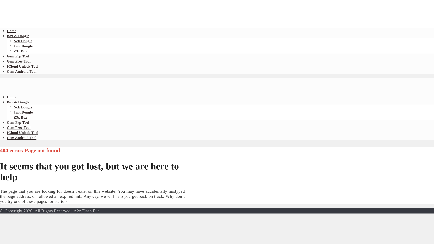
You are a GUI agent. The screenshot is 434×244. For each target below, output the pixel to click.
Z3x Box (20, 51)
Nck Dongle (23, 41)
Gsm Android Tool (21, 71)
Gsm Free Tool (19, 61)
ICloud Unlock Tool (22, 66)
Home (11, 97)
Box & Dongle (18, 36)
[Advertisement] (61, 23)
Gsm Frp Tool (18, 56)
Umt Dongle (23, 46)
